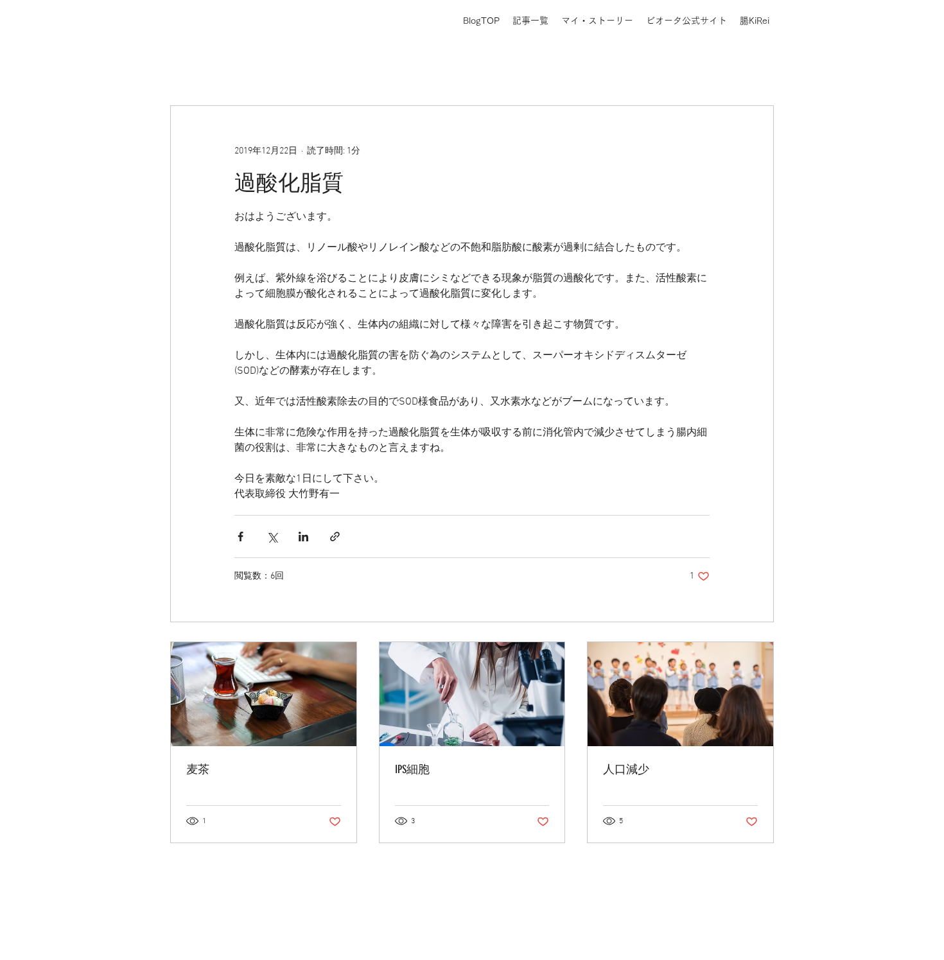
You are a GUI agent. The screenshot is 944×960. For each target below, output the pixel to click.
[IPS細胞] (472, 694)
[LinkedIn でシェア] (303, 536)
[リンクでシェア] (335, 536)
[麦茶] (263, 694)
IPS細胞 (412, 769)
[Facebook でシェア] (240, 536)
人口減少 (626, 769)
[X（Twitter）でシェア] (272, 536)
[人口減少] (680, 694)
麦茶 (197, 769)
